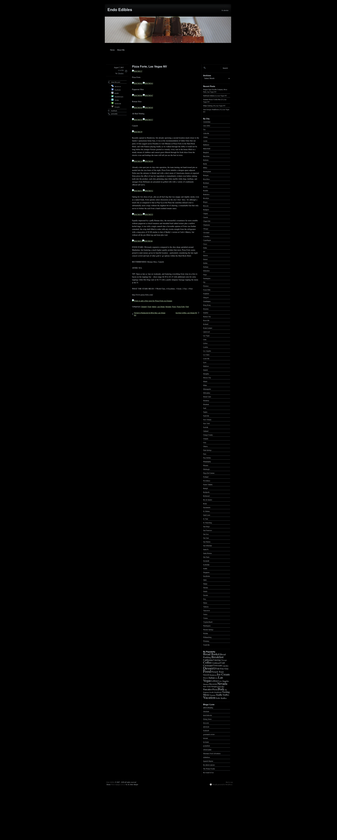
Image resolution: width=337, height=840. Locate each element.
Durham (205, 267)
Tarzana (205, 587)
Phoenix (205, 465)
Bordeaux (206, 183)
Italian (154, 306)
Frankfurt (206, 293)
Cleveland (206, 232)
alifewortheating (208, 707)
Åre (204, 129)
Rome (205, 503)
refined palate (207, 749)
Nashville (206, 416)
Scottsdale (206, 564)
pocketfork (206, 746)
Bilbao (205, 167)
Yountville (206, 645)
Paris (204, 454)
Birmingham (207, 171)
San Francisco (207, 530)
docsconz (206, 723)
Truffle (219, 694)
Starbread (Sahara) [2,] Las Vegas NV (215, 95)
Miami (205, 381)
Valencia (205, 606)
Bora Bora (206, 179)
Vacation (209, 697)
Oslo (204, 442)
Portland (205, 477)
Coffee (207, 662)
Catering (216, 659)
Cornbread (216, 662)
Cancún (205, 217)
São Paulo (206, 557)
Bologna (205, 175)
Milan (205, 385)
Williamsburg (207, 637)
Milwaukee (206, 393)
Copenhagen (207, 240)
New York (206, 423)
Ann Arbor (206, 125)
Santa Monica (207, 553)
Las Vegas (161, 306)
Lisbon (205, 343)
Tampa (205, 584)
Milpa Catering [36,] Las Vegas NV (214, 105)
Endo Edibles (119, 9)
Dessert (144, 306)
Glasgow (206, 297)
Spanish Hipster (208, 761)
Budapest (206, 209)
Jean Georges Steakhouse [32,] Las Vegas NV (216, 110)
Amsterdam (206, 122)
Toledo (205, 591)
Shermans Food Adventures (212, 753)
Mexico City (207, 377)
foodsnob (206, 730)
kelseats (205, 738)
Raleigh (205, 488)
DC (204, 251)
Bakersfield (206, 148)
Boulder (205, 190)
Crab (222, 662)
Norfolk (205, 427)
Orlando (205, 438)
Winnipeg (206, 641)
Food (149, 306)
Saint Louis (206, 515)
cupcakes (225, 666)
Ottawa (205, 446)
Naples (205, 412)
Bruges (205, 202)
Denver (205, 255)
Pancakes (207, 689)
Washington (206, 626)
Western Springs (208, 629)
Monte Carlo (207, 396)
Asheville (206, 133)
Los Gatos (206, 354)
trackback (114, 111)
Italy (216, 678)
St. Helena (206, 511)
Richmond (206, 496)
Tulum (205, 603)
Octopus (214, 686)
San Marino (206, 542)
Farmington (206, 278)
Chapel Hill (206, 221)
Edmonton (206, 270)
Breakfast (217, 657)
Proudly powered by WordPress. (222, 784)
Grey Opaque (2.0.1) (118, 784)
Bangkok (206, 152)
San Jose (206, 534)
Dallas (205, 248)
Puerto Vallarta (207, 484)
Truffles (226, 694)
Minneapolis (207, 389)
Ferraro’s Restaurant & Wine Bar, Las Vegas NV (149, 314)
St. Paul (205, 519)
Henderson (213, 675)
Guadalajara (206, 301)
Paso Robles (207, 458)
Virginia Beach (207, 622)
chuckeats (206, 711)
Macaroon (213, 684)
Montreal (206, 404)
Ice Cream (223, 674)
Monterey (206, 400)
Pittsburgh (206, 469)
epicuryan (206, 726)
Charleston (206, 225)
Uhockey (121, 73)
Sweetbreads (218, 692)
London (205, 347)
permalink (114, 114)
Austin (205, 141)
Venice (205, 614)
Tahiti (205, 580)
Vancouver (206, 610)
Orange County (208, 435)
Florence (206, 286)
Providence (206, 480)
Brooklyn (206, 198)
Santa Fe (206, 549)
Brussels (206, 206)
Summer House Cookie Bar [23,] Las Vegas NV (214, 100)
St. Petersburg (207, 522)
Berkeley (206, 160)
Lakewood (206, 332)
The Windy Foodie (209, 768)
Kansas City (207, 316)
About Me (121, 50)
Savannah (206, 561)
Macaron (206, 684)
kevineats (206, 742)
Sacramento (206, 507)
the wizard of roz (208, 772)
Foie (217, 668)
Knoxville (206, 320)
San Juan (206, 538)
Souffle (212, 692)
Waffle (218, 698)
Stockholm (206, 576)
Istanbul (205, 312)
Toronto (205, 595)
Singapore (206, 572)
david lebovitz (207, 715)
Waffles (224, 698)
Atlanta (205, 137)
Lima (204, 339)
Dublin (205, 263)
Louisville (206, 358)
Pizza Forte (181, 306)
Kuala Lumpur (207, 328)
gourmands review (209, 734)
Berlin (205, 164)
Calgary (205, 213)
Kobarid (205, 324)
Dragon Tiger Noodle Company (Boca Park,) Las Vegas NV (215, 90)
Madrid (205, 370)
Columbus (206, 236)
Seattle (205, 568)
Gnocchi (206, 674)
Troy (204, 599)
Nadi (204, 408)
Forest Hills (206, 290)
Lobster (214, 680)
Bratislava (206, 194)
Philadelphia (207, 461)
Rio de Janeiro (207, 500)
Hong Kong (207, 305)
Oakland (205, 431)
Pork (187, 306)
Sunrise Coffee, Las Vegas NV (186, 313)
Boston (205, 186)
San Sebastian (207, 545)
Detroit (205, 259)
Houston (206, 309)
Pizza (174, 306)
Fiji (204, 282)
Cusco (205, 244)
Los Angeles (207, 351)
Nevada (168, 306)
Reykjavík (206, 492)
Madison (206, 366)
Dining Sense (207, 719)
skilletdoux (206, 757)
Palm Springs (207, 450)
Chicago (205, 228)
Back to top (229, 782)
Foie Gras (224, 668)
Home (112, 50)
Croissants (217, 665)
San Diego (206, 526)
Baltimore (206, 144)
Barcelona (206, 156)
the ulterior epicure (209, 765)
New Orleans (207, 419)
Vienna (205, 618)
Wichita (205, 633)
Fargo (205, 274)
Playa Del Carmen (208, 473)
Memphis (206, 374)
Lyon (204, 362)
